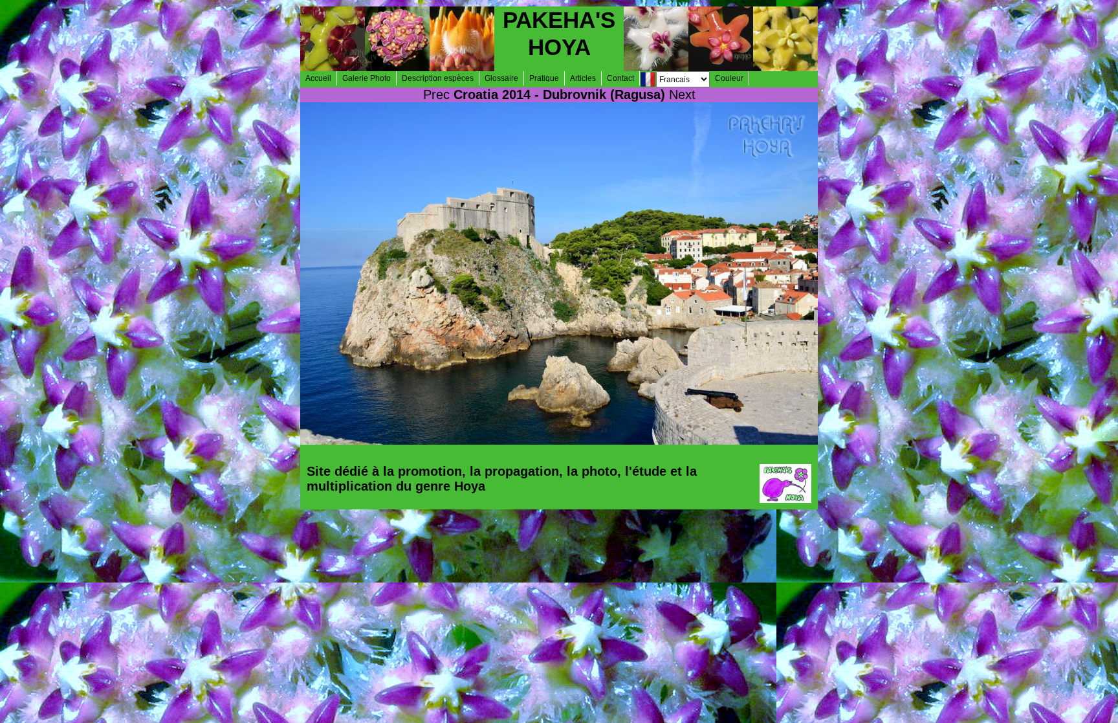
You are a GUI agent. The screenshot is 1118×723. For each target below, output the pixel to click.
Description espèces (438, 78)
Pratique (544, 78)
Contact (620, 78)
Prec (436, 94)
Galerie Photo (366, 78)
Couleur (729, 78)
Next (682, 94)
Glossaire (501, 78)
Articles (583, 78)
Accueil (318, 78)
